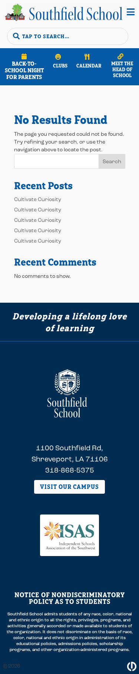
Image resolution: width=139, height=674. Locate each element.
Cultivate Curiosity (37, 199)
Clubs (60, 66)
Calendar (88, 66)
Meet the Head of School (122, 69)
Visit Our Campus (69, 486)
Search (112, 161)
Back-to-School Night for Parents (24, 70)
